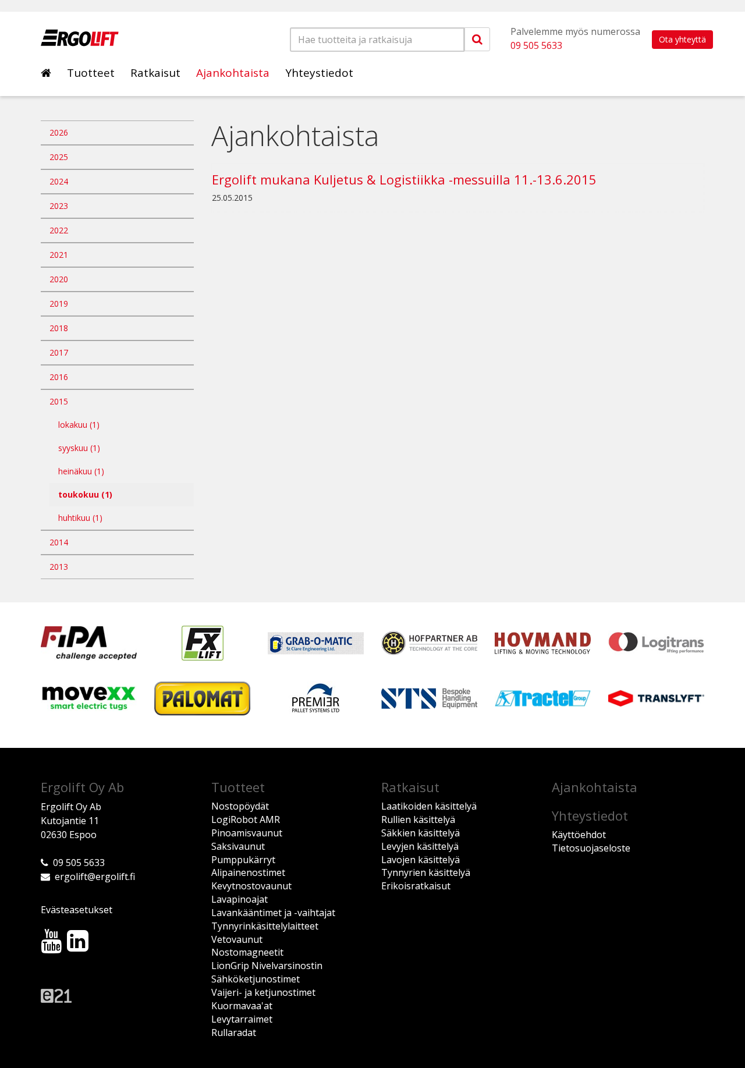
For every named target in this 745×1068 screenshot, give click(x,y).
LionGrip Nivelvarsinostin (266, 965)
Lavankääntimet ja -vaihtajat (273, 912)
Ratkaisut (155, 72)
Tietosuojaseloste (591, 848)
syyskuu (79, 447)
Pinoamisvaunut (246, 832)
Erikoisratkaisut (415, 885)
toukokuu (85, 494)
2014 (58, 542)
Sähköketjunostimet (255, 979)
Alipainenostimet (248, 872)
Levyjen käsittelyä (420, 846)
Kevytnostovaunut (251, 885)
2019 (58, 303)
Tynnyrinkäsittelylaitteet (264, 926)
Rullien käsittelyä (418, 819)
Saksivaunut (238, 846)
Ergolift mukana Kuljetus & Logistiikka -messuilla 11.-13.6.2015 (404, 179)
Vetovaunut (236, 939)
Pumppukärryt (243, 859)
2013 (58, 566)
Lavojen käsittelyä (420, 859)
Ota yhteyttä (682, 39)
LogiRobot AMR (245, 819)
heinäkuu (81, 471)
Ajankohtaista (232, 72)
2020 (58, 279)
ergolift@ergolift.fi (95, 876)
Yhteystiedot (319, 72)
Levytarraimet (241, 1019)
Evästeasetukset (76, 909)
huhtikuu (80, 517)
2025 (58, 156)
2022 (58, 230)
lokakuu (79, 424)
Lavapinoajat (239, 899)
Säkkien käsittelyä (420, 832)
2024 (58, 181)
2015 (58, 401)
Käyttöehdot (579, 834)
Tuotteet (91, 72)
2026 (58, 132)
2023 (58, 205)
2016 (58, 376)
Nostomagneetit (247, 952)
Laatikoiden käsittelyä (429, 806)
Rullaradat (233, 1032)
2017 (58, 352)
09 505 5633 (536, 45)
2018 (58, 327)
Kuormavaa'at (241, 1005)
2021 (58, 254)
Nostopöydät (240, 806)
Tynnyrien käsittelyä (425, 872)
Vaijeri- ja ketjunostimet (263, 992)
